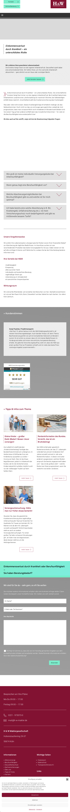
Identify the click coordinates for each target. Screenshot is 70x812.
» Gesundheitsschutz (11, 765)
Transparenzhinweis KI (46, 765)
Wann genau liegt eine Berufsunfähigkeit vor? (26, 185)
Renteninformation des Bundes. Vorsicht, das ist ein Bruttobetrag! (52, 439)
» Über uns (7, 770)
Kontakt (11, 2)
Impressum (39, 809)
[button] (67, 779)
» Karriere (7, 774)
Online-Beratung (10, 6)
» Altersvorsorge (9, 760)
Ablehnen (35, 800)
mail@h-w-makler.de (17, 720)
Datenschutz (32, 809)
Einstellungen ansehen (35, 805)
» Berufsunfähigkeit (10, 762)
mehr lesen (25, 478)
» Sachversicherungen (11, 767)
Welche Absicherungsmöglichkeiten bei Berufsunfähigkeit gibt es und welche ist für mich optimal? (28, 197)
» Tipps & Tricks (9, 772)
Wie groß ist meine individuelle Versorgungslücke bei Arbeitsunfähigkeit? (30, 175)
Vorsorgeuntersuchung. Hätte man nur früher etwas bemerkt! (18, 509)
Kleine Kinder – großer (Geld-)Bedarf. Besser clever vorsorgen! (17, 439)
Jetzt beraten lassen (34, 79)
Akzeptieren (35, 795)
